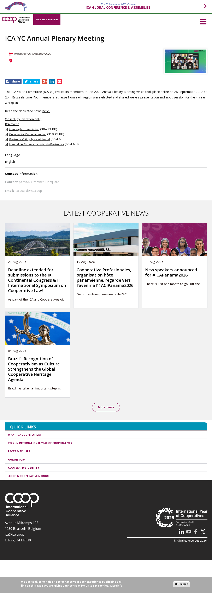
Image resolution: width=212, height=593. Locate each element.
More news (106, 407)
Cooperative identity (23, 467)
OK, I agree (181, 584)
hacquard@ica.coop (28, 190)
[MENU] (203, 21)
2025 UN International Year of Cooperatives (40, 443)
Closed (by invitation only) (23, 119)
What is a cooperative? (24, 435)
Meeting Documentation (24, 129)
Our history (17, 459)
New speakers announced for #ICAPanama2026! (171, 272)
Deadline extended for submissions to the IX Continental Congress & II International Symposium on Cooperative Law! (37, 280)
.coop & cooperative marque (28, 476)
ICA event (12, 124)
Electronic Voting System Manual (29, 139)
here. (46, 111)
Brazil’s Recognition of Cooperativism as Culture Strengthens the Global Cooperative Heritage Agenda (34, 369)
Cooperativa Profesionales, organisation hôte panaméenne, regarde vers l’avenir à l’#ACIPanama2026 (105, 277)
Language (12, 155)
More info (116, 585)
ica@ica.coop (14, 534)
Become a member (47, 19)
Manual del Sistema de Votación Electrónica (36, 144)
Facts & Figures (19, 451)
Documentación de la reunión (27, 134)
